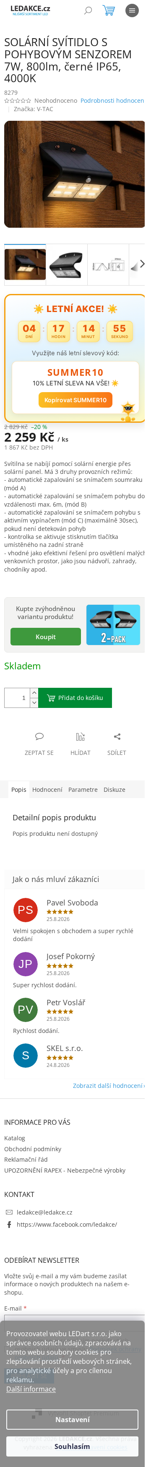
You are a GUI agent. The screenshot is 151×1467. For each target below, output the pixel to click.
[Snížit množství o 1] (34, 708)
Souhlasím (72, 1446)
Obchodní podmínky (32, 1154)
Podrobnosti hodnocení (37, 110)
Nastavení (72, 1419)
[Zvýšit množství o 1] (34, 698)
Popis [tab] (18, 795)
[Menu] (132, 10)
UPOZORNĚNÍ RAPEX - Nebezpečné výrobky (64, 1175)
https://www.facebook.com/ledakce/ (67, 1229)
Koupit (44, 641)
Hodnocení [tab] (47, 795)
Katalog (14, 1143)
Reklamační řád (26, 1164)
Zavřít (49, 733)
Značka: (33, 118)
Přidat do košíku (80, 703)
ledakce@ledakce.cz (45, 1217)
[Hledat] (88, 10)
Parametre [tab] (83, 795)
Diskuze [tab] (114, 795)
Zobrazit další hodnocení (101, 1091)
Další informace (31, 1389)
